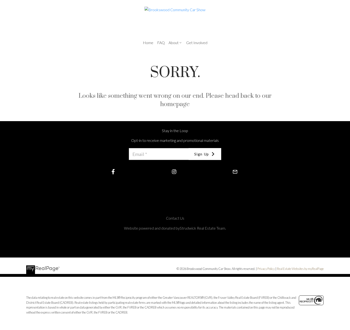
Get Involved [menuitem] (196, 42)
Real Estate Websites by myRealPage (300, 269)
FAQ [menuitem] (161, 42)
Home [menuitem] (148, 42)
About (174, 42)
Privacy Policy (266, 269)
